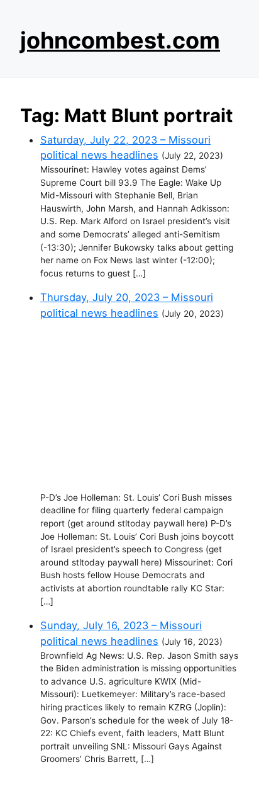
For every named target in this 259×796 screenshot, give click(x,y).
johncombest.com (120, 40)
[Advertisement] (139, 406)
